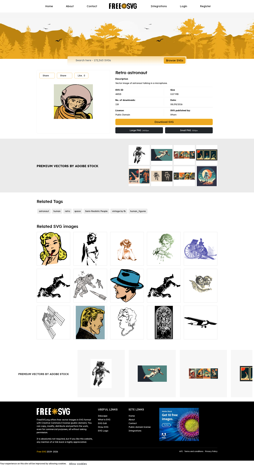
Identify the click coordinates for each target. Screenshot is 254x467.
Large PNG (139, 130)
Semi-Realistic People (96, 211)
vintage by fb (119, 211)
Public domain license (140, 427)
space (77, 211)
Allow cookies (78, 463)
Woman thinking (48, 262)
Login (183, 6)
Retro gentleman (85, 335)
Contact (92, 6)
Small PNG (189, 130)
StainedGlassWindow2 (161, 335)
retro (67, 211)
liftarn (173, 114)
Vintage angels (194, 298)
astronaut (44, 211)
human (56, 211)
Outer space (82, 298)
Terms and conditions (193, 451)
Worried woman (121, 262)
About (70, 6)
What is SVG (104, 419)
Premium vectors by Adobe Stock (67, 166)
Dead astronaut (48, 298)
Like (81, 75)
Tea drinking (156, 262)
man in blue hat (121, 298)
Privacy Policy (211, 451)
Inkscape (102, 416)
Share (46, 75)
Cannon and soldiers (197, 262)
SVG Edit (102, 423)
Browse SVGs (174, 60)
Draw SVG (103, 427)
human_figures (138, 211)
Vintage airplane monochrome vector (200, 334)
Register (205, 6)
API (181, 451)
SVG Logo (103, 430)
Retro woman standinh (87, 262)
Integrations (159, 6)
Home (49, 6)
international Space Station (53, 334)
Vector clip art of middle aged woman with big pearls (127, 332)
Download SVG (164, 122)
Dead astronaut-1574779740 (164, 297)
